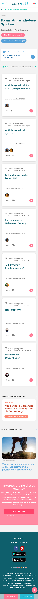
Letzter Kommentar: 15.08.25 (15, 233)
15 (8, 335)
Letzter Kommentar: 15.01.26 (15, 189)
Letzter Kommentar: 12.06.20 (15, 323)
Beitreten (19, 511)
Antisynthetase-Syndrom (12, 56)
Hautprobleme (13, 309)
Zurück (4, 15)
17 (8, 200)
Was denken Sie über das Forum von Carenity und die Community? (18, 408)
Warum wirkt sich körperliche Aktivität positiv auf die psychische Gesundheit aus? (18, 467)
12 (8, 245)
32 (9, 156)
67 (9, 380)
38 (9, 290)
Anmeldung (27, 596)
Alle (6, 67)
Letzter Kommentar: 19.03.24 (15, 278)
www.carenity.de (22, 573)
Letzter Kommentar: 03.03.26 (15, 99)
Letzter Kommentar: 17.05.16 (15, 368)
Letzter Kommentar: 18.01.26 (15, 144)
